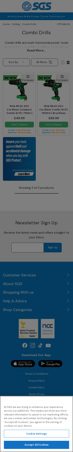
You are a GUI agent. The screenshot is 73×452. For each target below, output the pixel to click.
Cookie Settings (36, 433)
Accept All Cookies (36, 444)
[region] (36, 424)
